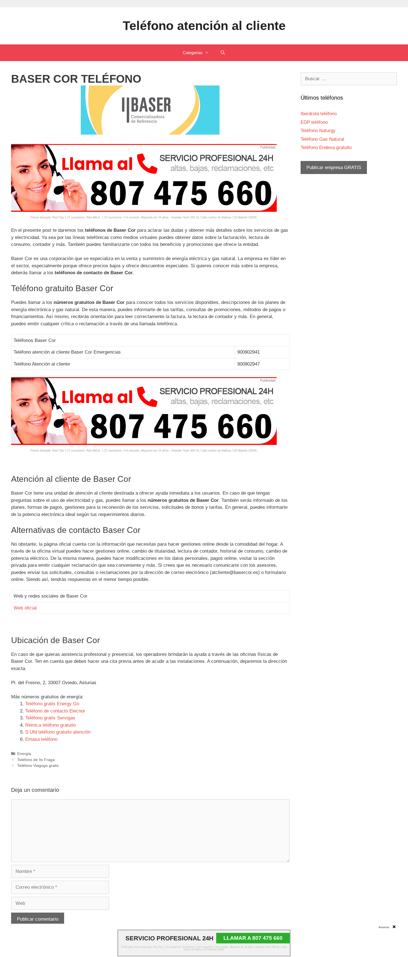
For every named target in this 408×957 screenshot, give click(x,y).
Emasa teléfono (41, 739)
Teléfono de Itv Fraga (36, 759)
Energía (24, 753)
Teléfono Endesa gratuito (326, 147)
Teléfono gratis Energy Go (52, 703)
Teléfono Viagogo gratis (38, 765)
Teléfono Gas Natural (322, 139)
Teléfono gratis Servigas (50, 718)
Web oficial (25, 608)
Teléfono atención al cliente (204, 26)
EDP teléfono (314, 122)
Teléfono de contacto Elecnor (55, 711)
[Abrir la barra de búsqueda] (222, 52)
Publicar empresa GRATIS (333, 167)
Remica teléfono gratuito (50, 725)
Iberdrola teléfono (319, 113)
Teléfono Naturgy (318, 130)
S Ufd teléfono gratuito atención (57, 732)
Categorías (193, 52)
